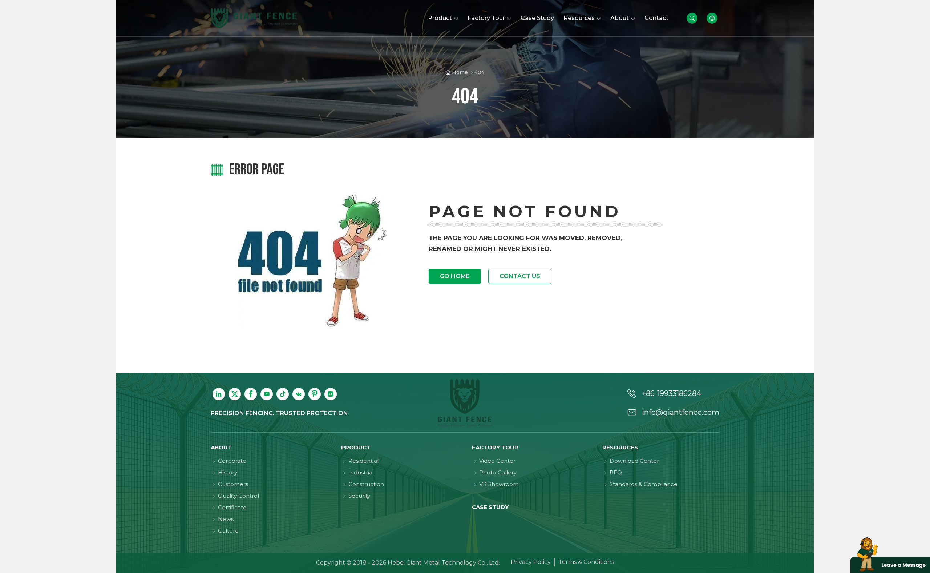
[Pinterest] (314, 394)
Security (359, 495)
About (221, 447)
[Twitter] (235, 394)
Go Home (455, 276)
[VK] (298, 394)
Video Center (497, 460)
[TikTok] (282, 394)
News (226, 519)
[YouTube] (266, 394)
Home (460, 72)
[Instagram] (330, 394)
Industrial (361, 472)
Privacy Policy (531, 561)
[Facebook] (250, 394)
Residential (363, 460)
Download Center (634, 460)
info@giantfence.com (680, 412)
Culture (228, 530)
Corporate (232, 460)
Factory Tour (495, 447)
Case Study (490, 507)
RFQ (616, 472)
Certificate (232, 507)
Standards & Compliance (644, 484)
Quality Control (238, 495)
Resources (620, 447)
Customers (233, 484)
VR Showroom (499, 484)
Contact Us (520, 276)
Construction (366, 484)
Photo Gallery (498, 472)
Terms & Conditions (586, 561)
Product (356, 447)
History (227, 472)
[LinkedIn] (219, 394)
